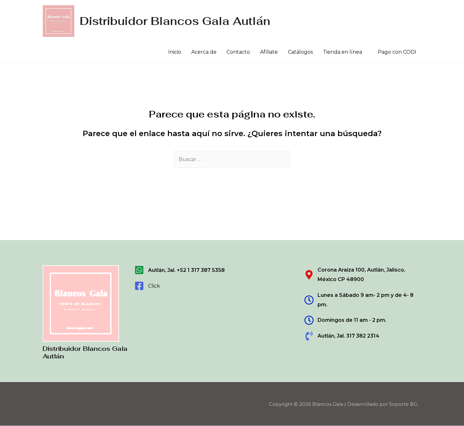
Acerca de (204, 52)
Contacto (238, 52)
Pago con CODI (397, 52)
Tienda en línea (342, 52)
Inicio (174, 52)
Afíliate (269, 52)
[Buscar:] (232, 159)
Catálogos (300, 52)
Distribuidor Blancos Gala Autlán (175, 21)
